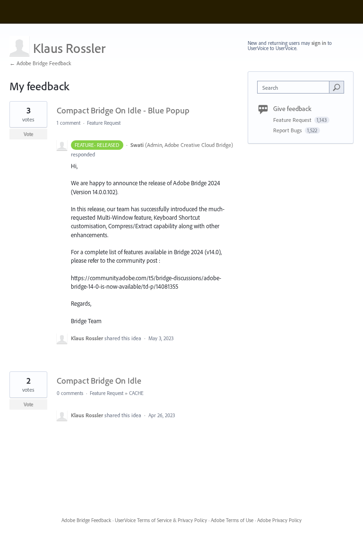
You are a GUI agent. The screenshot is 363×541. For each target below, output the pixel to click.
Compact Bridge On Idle (99, 380)
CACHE (136, 393)
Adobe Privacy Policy (279, 520)
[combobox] (295, 87)
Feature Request (104, 123)
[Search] (336, 87)
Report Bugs (288, 130)
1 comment (68, 123)
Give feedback (292, 108)
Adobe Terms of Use (232, 520)
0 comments (70, 393)
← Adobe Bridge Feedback (40, 63)
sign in (318, 43)
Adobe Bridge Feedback (86, 520)
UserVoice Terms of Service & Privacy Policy (161, 520)
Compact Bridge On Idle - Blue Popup (123, 110)
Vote (29, 134)
